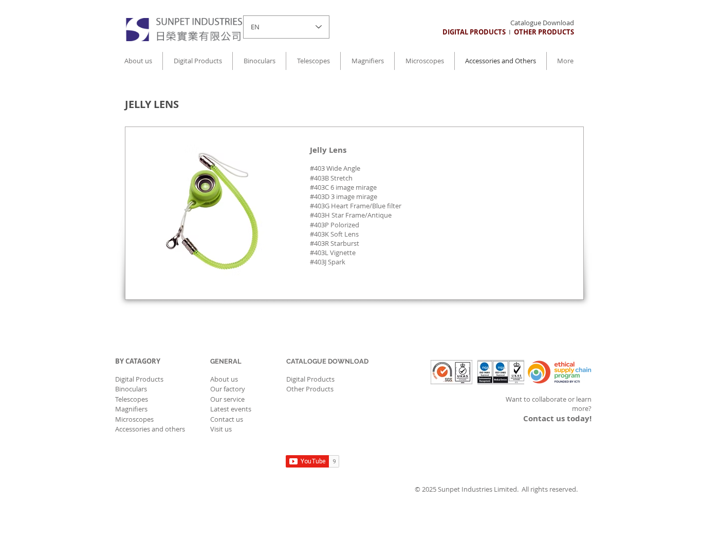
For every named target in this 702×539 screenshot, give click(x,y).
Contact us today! (557, 418)
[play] (256, 268)
